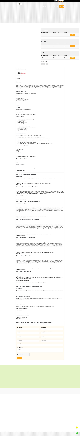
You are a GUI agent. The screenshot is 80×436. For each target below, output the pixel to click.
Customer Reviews (31, 418)
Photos (29, 415)
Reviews (53, 6)
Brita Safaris (24, 400)
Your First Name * (19, 327)
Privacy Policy (30, 423)
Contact (57, 6)
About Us (17, 413)
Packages (35, 4)
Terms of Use (30, 421)
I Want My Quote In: (20, 343)
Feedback (39, 1)
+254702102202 (33, 1)
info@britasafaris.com (44, 413)
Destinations (30, 4)
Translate (61, 1)
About (25, 4)
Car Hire (17, 418)
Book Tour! (19, 357)
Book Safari (72, 34)
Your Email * (19, 331)
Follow (30, 400)
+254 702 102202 (43, 418)
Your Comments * (20, 347)
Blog (29, 413)
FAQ (29, 416)
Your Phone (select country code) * (46, 331)
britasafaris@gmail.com (44, 414)
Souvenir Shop (18, 415)
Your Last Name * (43, 327)
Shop (50, 6)
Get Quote (62, 6)
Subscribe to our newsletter (20, 390)
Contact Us (30, 420)
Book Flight (18, 420)
